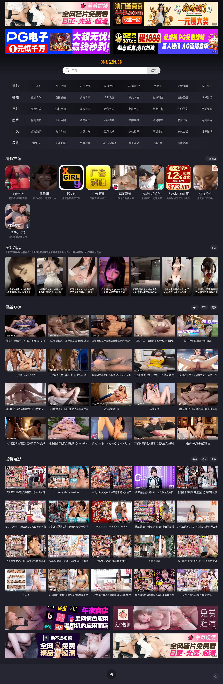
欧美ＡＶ (85, 97)
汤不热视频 (109, 143)
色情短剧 (182, 143)
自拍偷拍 (60, 97)
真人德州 (60, 86)
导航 (15, 143)
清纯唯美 (158, 120)
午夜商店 (60, 143)
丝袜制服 (158, 97)
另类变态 (207, 109)
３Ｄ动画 (109, 97)
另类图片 (207, 120)
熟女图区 (182, 120)
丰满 (194, 459)
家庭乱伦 (60, 131)
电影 (15, 108)
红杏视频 (134, 143)
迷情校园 (134, 131)
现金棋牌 (182, 86)
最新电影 (13, 459)
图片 (15, 120)
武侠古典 (109, 131)
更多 (213, 307)
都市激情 (36, 131)
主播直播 (182, 97)
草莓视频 (85, 143)
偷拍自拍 (60, 109)
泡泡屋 (158, 143)
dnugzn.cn (111, 62)
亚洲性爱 (36, 109)
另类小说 (158, 131)
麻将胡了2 (134, 86)
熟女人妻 (134, 97)
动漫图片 (109, 120)
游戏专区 (109, 86)
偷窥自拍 (36, 120)
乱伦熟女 (182, 109)
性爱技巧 (207, 131)
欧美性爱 (109, 109)
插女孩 (36, 143)
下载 (213, 247)
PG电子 (36, 86)
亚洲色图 (60, 120)
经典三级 (158, 109)
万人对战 (85, 86)
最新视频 (13, 307)
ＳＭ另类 (207, 97)
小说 (15, 131)
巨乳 (204, 307)
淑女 (204, 459)
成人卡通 (85, 109)
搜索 (154, 70)
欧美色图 (85, 120)
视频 (15, 97)
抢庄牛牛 (207, 86)
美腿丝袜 (134, 120)
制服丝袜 (134, 109)
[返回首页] (216, 677)
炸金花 (158, 86)
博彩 (15, 86)
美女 (194, 307)
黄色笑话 (182, 131)
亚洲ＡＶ (36, 97)
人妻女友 (85, 131)
